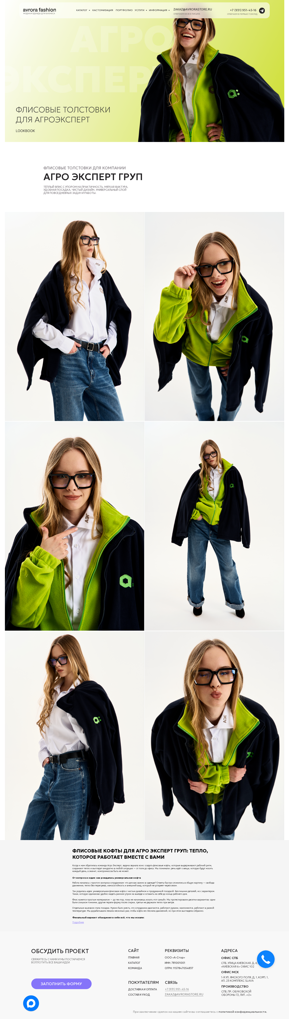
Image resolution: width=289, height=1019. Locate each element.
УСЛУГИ (139, 10)
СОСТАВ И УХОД (139, 994)
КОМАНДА (135, 968)
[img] (39, 9)
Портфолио (124, 10)
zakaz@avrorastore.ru (192, 9)
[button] (61, 983)
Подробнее (78, 922)
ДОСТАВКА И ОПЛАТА (142, 989)
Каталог (81, 10)
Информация (158, 10)
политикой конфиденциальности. (243, 1011)
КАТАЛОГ (134, 963)
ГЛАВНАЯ (133, 957)
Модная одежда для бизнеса (39, 13)
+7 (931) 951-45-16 (243, 10)
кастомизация (102, 10)
